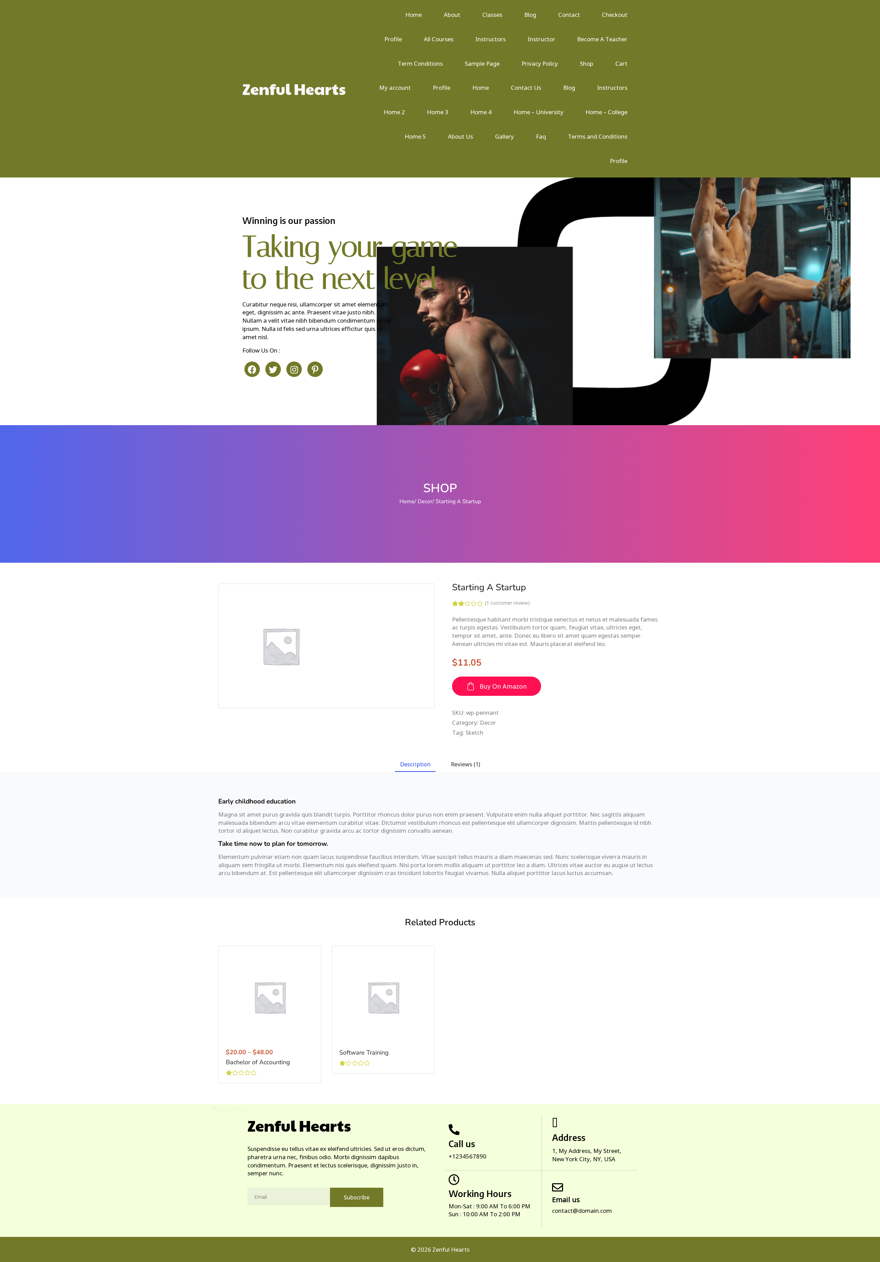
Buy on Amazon (503, 686)
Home (407, 501)
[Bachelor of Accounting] (270, 997)
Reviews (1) (465, 764)
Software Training (364, 1052)
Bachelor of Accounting (258, 1062)
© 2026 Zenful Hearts (440, 1249)
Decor (425, 501)
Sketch (474, 732)
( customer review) (507, 603)
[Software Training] (383, 997)
